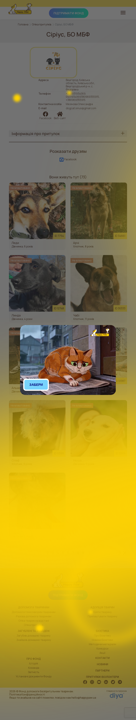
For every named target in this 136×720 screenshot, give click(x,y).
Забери (36, 384)
